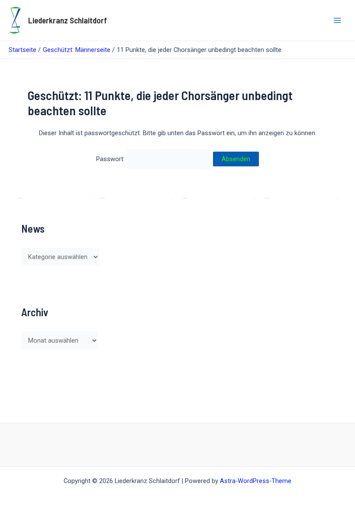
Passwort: (111, 159)
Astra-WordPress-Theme (255, 481)
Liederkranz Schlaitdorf (67, 20)
